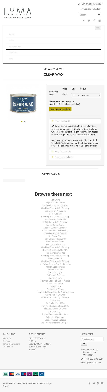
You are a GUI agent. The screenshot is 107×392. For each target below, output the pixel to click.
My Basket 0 (86, 9)
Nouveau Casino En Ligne (55, 309)
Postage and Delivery (63, 157)
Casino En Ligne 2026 (55, 303)
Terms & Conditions (11, 344)
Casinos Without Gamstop (55, 228)
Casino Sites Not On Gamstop (55, 231)
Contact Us (8, 347)
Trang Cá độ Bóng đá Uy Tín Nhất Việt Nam (55, 292)
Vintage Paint (51, 69)
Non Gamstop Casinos (55, 245)
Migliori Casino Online (55, 203)
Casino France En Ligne (55, 295)
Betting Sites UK (55, 259)
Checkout (97, 9)
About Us (13, 53)
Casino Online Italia (55, 270)
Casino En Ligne (55, 273)
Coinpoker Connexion (55, 317)
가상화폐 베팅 (55, 287)
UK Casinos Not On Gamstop (55, 206)
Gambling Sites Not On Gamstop (55, 208)
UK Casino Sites (55, 236)
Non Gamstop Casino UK (55, 220)
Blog (11, 59)
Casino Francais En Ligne (55, 320)
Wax (61, 69)
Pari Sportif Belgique (55, 275)
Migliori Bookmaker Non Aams (55, 314)
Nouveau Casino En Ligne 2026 (55, 306)
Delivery (6, 341)
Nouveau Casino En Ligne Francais (55, 281)
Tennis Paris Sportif (55, 284)
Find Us (32, 350)
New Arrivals (15, 46)
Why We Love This (62, 152)
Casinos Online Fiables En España (55, 323)
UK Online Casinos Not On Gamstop (55, 264)
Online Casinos (55, 214)
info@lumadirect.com (92, 363)
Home (11, 34)
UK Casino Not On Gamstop (55, 222)
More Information (62, 121)
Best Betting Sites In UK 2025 (55, 250)
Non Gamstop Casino (55, 242)
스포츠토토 (55, 301)
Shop (11, 40)
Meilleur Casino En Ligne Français (55, 298)
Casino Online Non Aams (55, 211)
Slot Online (55, 200)
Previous (3, 101)
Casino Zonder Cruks (55, 225)
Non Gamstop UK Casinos (55, 233)
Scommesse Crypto (55, 289)
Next (44, 101)
